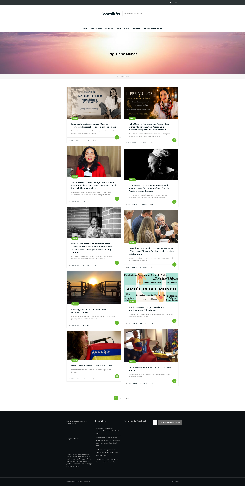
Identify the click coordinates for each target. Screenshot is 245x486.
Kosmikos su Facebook (135, 421)
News (119, 29)
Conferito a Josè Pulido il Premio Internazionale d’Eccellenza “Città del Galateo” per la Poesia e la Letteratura (151, 251)
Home (85, 29)
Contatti (136, 29)
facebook (170, 3)
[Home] (117, 76)
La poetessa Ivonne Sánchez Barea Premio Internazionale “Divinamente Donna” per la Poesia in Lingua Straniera (149, 188)
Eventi (126, 29)
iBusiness (79, 421)
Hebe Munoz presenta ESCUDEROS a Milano (91, 365)
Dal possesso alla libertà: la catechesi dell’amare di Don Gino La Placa (108, 431)
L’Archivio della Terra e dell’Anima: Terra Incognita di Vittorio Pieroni (107, 460)
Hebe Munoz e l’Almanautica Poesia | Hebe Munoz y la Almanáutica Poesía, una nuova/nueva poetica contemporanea (149, 127)
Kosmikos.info (74, 140)
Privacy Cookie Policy (153, 29)
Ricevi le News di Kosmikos (170, 422)
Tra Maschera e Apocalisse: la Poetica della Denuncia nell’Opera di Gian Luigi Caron (108, 452)
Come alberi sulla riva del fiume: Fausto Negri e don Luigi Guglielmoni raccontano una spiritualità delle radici (108, 442)
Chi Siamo (109, 29)
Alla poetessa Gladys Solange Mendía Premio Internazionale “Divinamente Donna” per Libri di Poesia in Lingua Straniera (93, 185)
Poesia (75, 304)
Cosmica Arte (96, 29)
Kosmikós (110, 14)
